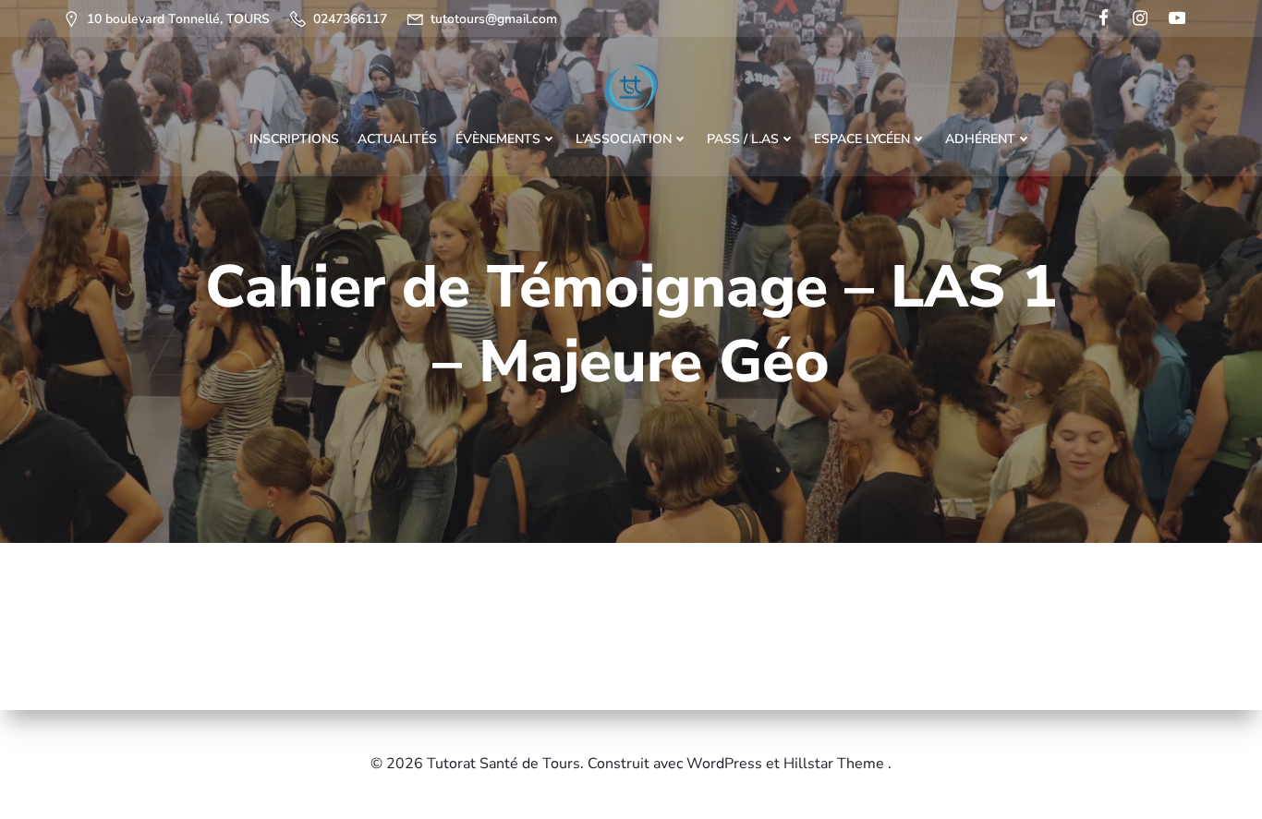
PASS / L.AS (743, 139)
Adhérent (980, 139)
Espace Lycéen (862, 139)
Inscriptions (294, 139)
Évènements (497, 139)
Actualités (397, 139)
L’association (624, 139)
